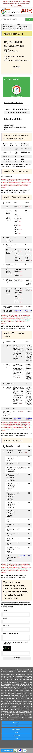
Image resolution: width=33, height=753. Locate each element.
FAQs (16, 738)
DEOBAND (18, 27)
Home (3, 15)
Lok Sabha (11, 15)
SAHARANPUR (8, 27)
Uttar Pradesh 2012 (14, 25)
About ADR (16, 726)
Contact (16, 732)
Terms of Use (16, 735)
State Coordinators (16, 729)
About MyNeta (16, 722)
